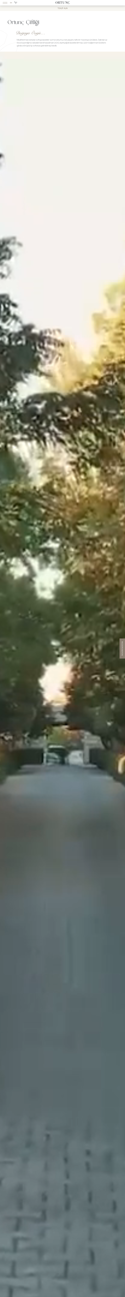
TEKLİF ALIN (62, 8)
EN (11, 3)
